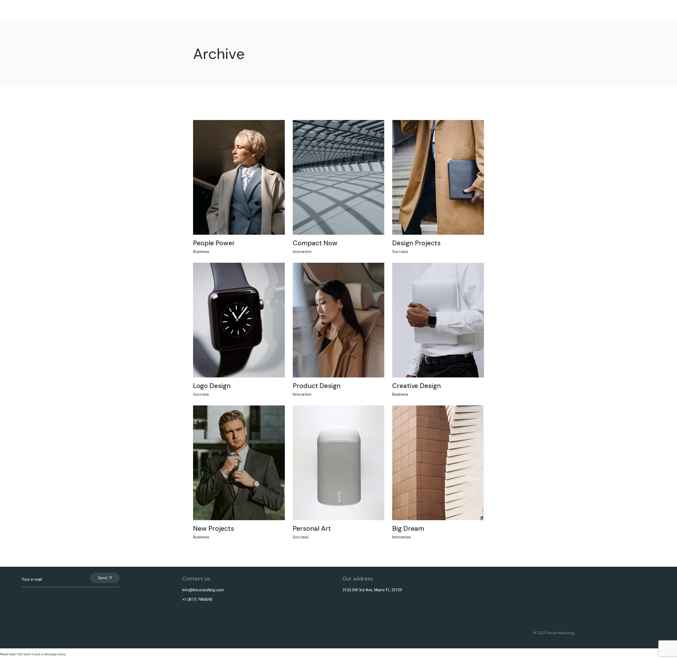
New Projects (213, 528)
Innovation (302, 251)
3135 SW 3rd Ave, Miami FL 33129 (372, 590)
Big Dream (408, 528)
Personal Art (312, 528)
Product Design (317, 385)
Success (400, 251)
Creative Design (416, 385)
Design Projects (416, 243)
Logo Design (212, 385)
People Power (214, 243)
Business (201, 251)
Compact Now (315, 243)
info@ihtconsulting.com (203, 590)
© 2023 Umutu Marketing (553, 633)
